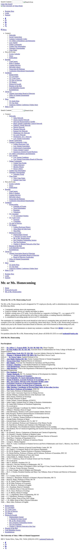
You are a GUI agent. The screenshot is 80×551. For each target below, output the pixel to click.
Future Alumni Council (21, 150)
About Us (8, 91)
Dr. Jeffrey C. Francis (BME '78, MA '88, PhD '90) (24, 348)
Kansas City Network (20, 131)
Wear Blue (16, 231)
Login (7, 13)
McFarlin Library (15, 67)
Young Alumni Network (21, 120)
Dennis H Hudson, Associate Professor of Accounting (25, 380)
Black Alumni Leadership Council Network (27, 123)
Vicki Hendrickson (13, 366)
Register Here (9, 11)
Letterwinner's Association (22, 148)
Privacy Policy (18, 169)
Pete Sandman (12, 372)
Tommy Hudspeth (13, 374)
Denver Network (18, 127)
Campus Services (15, 65)
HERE (60, 328)
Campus (12, 97)
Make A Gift (9, 107)
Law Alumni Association (21, 138)
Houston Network (19, 129)
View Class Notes (19, 178)
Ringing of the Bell (15, 86)
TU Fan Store (13, 103)
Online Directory (18, 165)
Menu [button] (4, 30)
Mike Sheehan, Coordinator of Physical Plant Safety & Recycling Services (33, 387)
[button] (6, 26)
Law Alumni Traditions (21, 157)
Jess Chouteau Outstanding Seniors (24, 240)
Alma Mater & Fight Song (22, 229)
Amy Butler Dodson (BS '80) (17, 359)
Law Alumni (13, 43)
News (11, 56)
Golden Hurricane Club (21, 144)
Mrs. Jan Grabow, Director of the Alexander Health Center (27, 381)
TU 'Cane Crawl (14, 78)
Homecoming (13, 75)
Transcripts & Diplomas (17, 69)
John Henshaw (12, 368)
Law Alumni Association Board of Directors (27, 159)
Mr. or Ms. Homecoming (21, 238)
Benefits (7, 59)
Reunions (16, 210)
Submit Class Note (19, 180)
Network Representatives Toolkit (24, 122)
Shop (6, 99)
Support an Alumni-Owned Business (25, 152)
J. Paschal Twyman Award (22, 236)
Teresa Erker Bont (13, 361)
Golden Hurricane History (22, 227)
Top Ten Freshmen (19, 242)
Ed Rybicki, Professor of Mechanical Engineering (24, 383)
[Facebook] (5, 18)
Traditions (8, 73)
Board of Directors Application (23, 257)
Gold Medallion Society (17, 88)
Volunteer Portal (18, 174)
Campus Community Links (18, 39)
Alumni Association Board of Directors (22, 93)
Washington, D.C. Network (22, 137)
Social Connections (15, 37)
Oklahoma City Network (21, 133)
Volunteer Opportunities (17, 48)
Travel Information (19, 208)
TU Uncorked (13, 76)
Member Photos (18, 167)
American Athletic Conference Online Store (23, 105)
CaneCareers (13, 61)
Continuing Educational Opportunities (21, 71)
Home (7, 288)
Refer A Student (14, 63)
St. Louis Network (19, 135)
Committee (17, 221)
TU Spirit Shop (14, 101)
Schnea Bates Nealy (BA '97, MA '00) (20, 353)
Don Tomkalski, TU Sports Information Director (24, 378)
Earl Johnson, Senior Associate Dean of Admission (24, 385)
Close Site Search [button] (6, 4)
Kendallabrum (14, 90)
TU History (13, 82)
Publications (13, 58)
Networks (12, 35)
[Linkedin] (5, 22)
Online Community (15, 44)
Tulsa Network (18, 118)
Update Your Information (17, 46)
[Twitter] (6, 24)
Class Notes (13, 50)
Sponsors (16, 219)
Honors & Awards (15, 84)
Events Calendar (14, 54)
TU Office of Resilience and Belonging (22, 41)
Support (7, 15)
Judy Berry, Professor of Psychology (19, 389)
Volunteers (16, 212)
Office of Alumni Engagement (19, 95)
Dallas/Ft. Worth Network (21, 125)
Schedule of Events (19, 206)
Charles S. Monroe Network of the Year (26, 244)
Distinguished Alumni (20, 234)
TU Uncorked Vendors (20, 216)
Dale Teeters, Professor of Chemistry (19, 376)
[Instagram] (5, 20)
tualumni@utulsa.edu (47, 539)
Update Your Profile (19, 163)
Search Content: (6, 2)
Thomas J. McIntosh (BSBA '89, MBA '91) (22, 355)
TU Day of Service (15, 80)
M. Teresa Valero (15, 357)
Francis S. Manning (14, 365)
